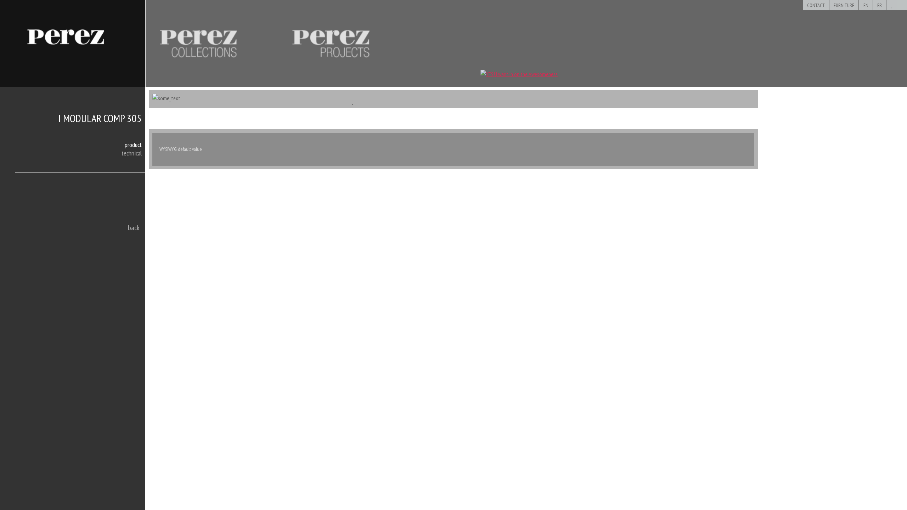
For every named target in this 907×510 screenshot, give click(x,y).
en (865, 5)
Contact (816, 5)
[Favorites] (891, 5)
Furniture (844, 5)
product (133, 145)
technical (132, 153)
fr (879, 5)
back (134, 227)
